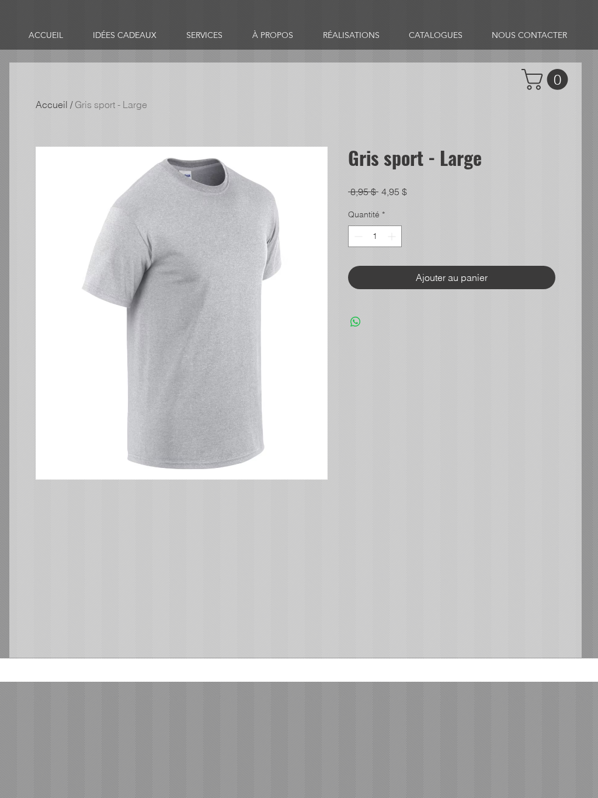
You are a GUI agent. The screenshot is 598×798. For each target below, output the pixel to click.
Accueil (52, 104)
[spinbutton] (374, 236)
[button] (547, 79)
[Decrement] (357, 236)
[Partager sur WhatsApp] (356, 322)
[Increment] (392, 236)
